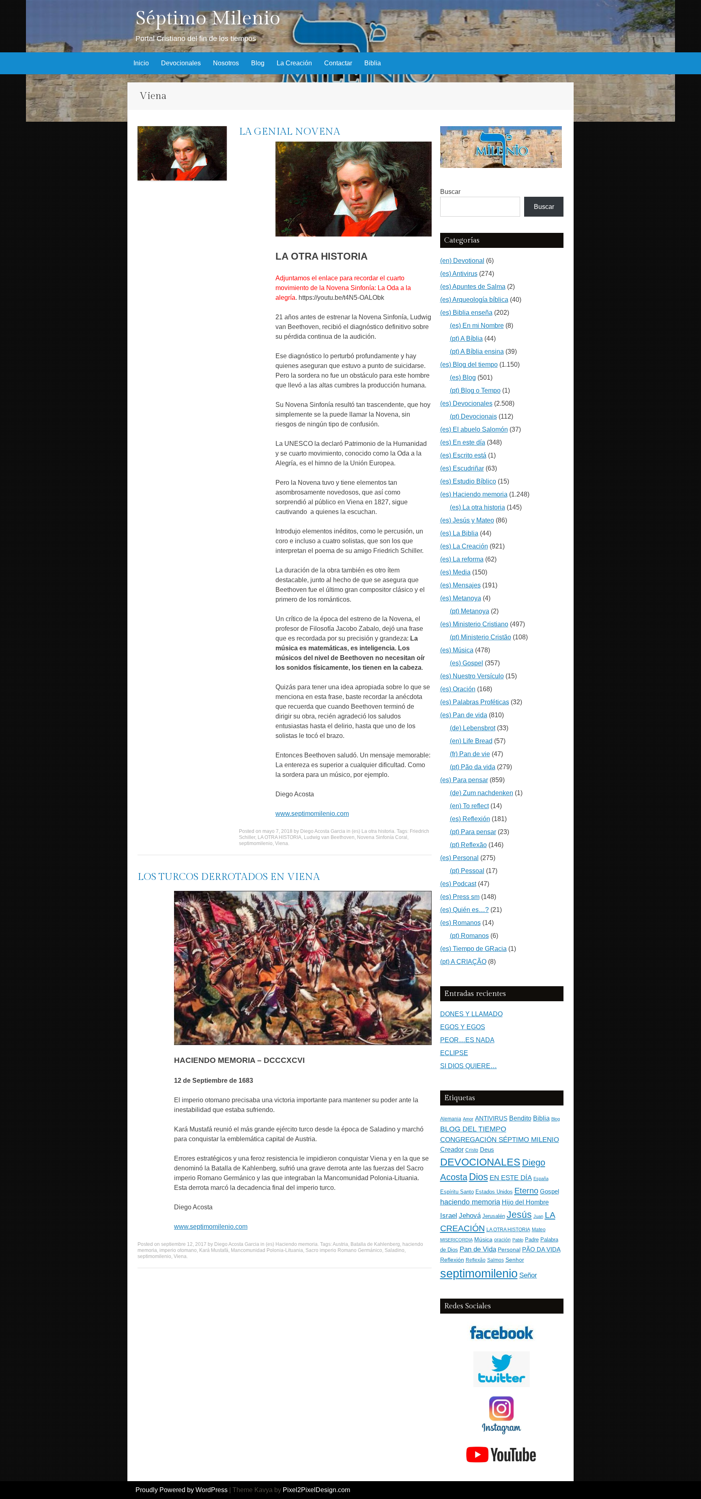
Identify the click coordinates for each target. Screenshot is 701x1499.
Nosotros (226, 63)
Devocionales (181, 63)
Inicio (141, 63)
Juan (538, 1216)
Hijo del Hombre (525, 1202)
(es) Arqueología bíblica (474, 299)
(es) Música (456, 650)
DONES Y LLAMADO (471, 1014)
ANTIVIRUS (491, 1118)
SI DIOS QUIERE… (468, 1065)
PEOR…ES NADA (467, 1040)
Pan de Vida (478, 1249)
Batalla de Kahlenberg (375, 1244)
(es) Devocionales (466, 403)
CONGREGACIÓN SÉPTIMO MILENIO (499, 1140)
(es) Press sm (460, 896)
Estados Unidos (494, 1192)
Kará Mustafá (213, 1250)
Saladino (394, 1250)
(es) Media (455, 572)
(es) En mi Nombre (477, 325)
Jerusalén (493, 1216)
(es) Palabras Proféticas (474, 702)
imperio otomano (178, 1250)
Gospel (549, 1191)
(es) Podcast (458, 883)
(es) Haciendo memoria (292, 1244)
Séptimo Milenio (207, 18)
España (540, 1178)
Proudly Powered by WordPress (181, 1489)
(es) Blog (463, 377)
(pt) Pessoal (467, 870)
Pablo (517, 1239)
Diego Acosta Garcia (322, 831)
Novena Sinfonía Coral (382, 837)
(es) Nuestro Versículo (472, 676)
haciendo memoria (470, 1202)
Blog (257, 63)
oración (502, 1240)
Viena (281, 843)
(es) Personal (459, 857)
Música (483, 1240)
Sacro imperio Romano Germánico (343, 1250)
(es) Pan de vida (463, 715)
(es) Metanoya (460, 598)
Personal (509, 1250)
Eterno (526, 1190)
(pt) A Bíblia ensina (477, 351)
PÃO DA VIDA (541, 1249)
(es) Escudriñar (462, 468)
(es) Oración (457, 689)
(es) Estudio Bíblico (468, 481)
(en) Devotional (462, 260)
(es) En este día (462, 442)
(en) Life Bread (471, 741)
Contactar (338, 63)
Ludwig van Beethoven (329, 837)
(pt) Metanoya (469, 611)
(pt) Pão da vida (472, 766)
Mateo (539, 1229)
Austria (340, 1244)
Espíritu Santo (457, 1192)
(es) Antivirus (458, 273)
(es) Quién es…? (464, 909)
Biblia (372, 63)
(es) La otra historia (373, 831)
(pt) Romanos (469, 935)
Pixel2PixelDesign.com (316, 1489)
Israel (448, 1215)
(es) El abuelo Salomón (474, 429)
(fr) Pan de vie (470, 754)
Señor (528, 1275)
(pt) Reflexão (468, 844)
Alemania (450, 1118)
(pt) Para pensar (473, 831)
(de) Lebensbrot (472, 728)
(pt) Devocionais (473, 416)
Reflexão (476, 1260)
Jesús (519, 1214)
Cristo (471, 1150)
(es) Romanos (460, 922)
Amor (468, 1118)
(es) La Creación (464, 546)
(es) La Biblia (459, 533)
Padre (532, 1240)
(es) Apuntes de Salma (472, 286)
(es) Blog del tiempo (469, 364)
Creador (452, 1149)
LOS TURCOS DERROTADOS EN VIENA (229, 877)
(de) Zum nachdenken (481, 792)
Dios (478, 1177)
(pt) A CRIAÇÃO (463, 961)
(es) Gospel (466, 663)
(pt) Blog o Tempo (475, 390)
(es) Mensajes (460, 585)
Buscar (450, 191)
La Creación (294, 63)
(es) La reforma (462, 559)
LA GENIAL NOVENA (289, 132)
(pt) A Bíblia (466, 338)
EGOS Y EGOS (462, 1027)
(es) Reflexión (470, 818)
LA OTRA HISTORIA (279, 837)
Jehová (470, 1215)
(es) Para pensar (464, 779)
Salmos (495, 1260)
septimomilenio (256, 843)
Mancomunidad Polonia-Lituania (267, 1250)
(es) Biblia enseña (466, 312)
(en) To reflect (469, 805)
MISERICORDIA (456, 1239)
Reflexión (452, 1260)
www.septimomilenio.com (312, 813)
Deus (487, 1149)
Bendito (520, 1118)
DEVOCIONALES (480, 1162)
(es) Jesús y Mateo (467, 520)
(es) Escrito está (463, 455)
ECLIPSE (454, 1053)
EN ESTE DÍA (511, 1177)
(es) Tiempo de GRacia (473, 948)
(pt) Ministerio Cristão (480, 637)
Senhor (514, 1260)
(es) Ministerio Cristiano (474, 624)
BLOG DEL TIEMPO (473, 1129)
